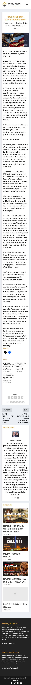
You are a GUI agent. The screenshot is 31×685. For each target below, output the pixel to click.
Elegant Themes (15, 678)
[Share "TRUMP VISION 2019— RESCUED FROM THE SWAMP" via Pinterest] (19, 397)
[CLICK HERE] (12, 644)
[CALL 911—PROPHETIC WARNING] (15, 543)
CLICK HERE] (14, 668)
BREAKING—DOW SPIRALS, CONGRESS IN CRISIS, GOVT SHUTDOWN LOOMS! (13, 529)
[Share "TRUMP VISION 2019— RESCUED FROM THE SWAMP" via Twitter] (12, 397)
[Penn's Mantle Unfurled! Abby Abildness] (15, 594)
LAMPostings (16, 25)
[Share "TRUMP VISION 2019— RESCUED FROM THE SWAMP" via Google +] (15, 397)
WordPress (15, 680)
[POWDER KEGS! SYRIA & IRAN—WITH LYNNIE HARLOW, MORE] (15, 569)
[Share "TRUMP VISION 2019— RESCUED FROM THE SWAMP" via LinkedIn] (22, 397)
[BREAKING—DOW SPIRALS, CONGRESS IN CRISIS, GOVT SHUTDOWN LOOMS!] (15, 515)
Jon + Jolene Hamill (17, 23)
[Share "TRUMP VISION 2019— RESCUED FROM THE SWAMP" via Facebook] (9, 397)
